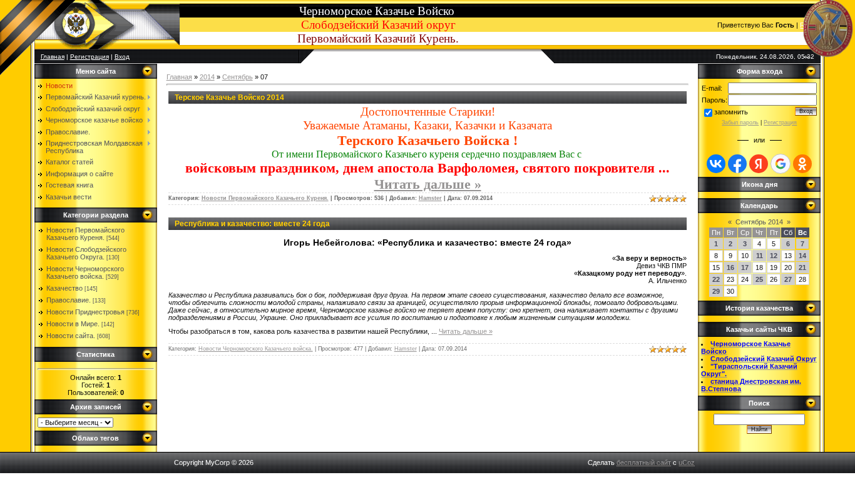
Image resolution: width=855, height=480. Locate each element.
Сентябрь (237, 77)
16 (730, 267)
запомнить (731, 112)
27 (788, 279)
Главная (179, 77)
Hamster (430, 198)
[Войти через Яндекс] (758, 163)
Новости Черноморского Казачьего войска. (85, 272)
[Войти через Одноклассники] (802, 163)
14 (802, 255)
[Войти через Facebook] (737, 163)
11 (759, 255)
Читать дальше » (427, 184)
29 (716, 291)
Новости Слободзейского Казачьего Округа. (86, 253)
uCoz (686, 462)
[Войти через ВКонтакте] (716, 163)
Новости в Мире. (73, 324)
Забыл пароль (740, 122)
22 (716, 279)
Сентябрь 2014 (759, 222)
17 (745, 267)
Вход (122, 56)
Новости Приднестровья (85, 312)
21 (802, 267)
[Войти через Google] (781, 164)
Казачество (64, 288)
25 (759, 279)
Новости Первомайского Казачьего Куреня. (85, 233)
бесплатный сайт (644, 462)
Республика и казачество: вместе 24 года (252, 223)
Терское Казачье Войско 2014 (229, 97)
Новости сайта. (70, 335)
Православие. (68, 300)
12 (773, 255)
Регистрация (89, 56)
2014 (207, 77)
